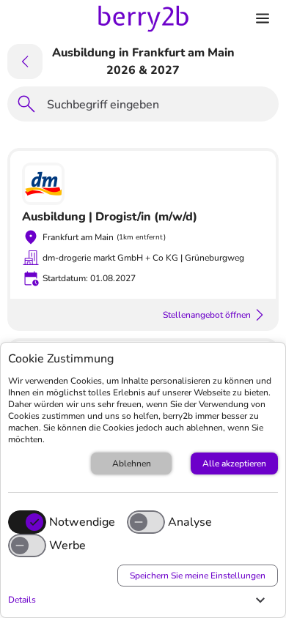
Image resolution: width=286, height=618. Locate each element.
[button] (139, 599)
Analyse (190, 522)
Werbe (67, 545)
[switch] (146, 522)
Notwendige (82, 522)
